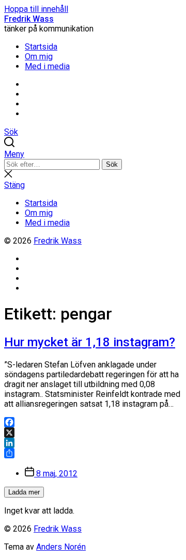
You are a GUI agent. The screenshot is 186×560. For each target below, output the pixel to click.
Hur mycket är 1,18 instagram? (89, 342)
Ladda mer (24, 492)
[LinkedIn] (93, 443)
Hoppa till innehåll (36, 9)
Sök (112, 164)
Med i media (47, 66)
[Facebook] (93, 422)
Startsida (41, 47)
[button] (93, 154)
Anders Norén (61, 547)
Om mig (39, 56)
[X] (93, 432)
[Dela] (93, 453)
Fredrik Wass (29, 19)
